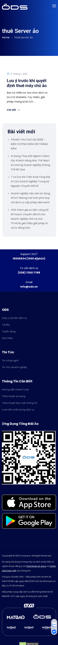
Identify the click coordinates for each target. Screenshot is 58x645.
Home (6, 37)
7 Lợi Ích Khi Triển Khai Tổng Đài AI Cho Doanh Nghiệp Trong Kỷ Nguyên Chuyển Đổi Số (30, 181)
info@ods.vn (29, 286)
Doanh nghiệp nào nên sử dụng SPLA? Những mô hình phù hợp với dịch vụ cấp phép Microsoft (30, 198)
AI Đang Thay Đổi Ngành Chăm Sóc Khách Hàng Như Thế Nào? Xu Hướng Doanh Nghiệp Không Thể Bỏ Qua (30, 162)
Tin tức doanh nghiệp (14, 367)
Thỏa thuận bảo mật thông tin (19, 403)
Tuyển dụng (8, 331)
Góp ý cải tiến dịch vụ (14, 318)
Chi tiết (11, 110)
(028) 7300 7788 (29, 272)
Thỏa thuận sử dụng (13, 396)
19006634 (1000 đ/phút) (29, 258)
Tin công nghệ (10, 360)
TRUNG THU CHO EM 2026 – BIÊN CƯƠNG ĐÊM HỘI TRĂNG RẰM (29, 144)
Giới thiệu (7, 338)
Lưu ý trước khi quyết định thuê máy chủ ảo (27, 83)
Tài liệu (6, 324)
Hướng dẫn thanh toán (15, 389)
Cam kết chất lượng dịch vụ (18, 409)
